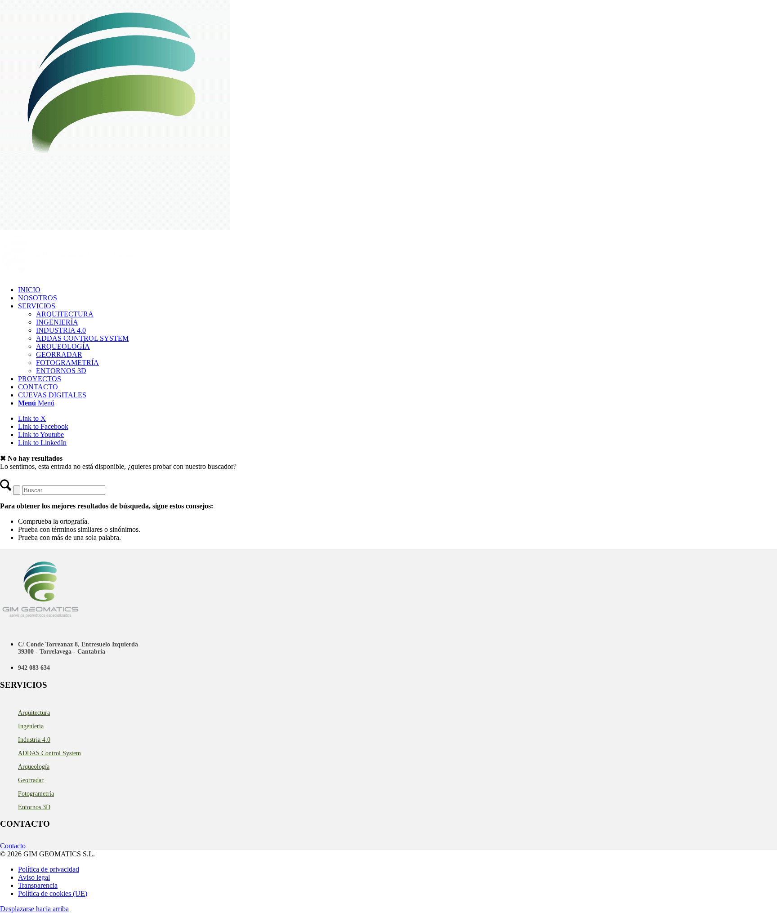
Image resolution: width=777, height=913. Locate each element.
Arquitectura (34, 712)
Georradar (31, 780)
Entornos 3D (34, 807)
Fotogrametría (36, 793)
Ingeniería (31, 726)
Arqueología (33, 766)
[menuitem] (397, 290)
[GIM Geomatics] (67, 274)
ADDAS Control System (49, 753)
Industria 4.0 (34, 739)
